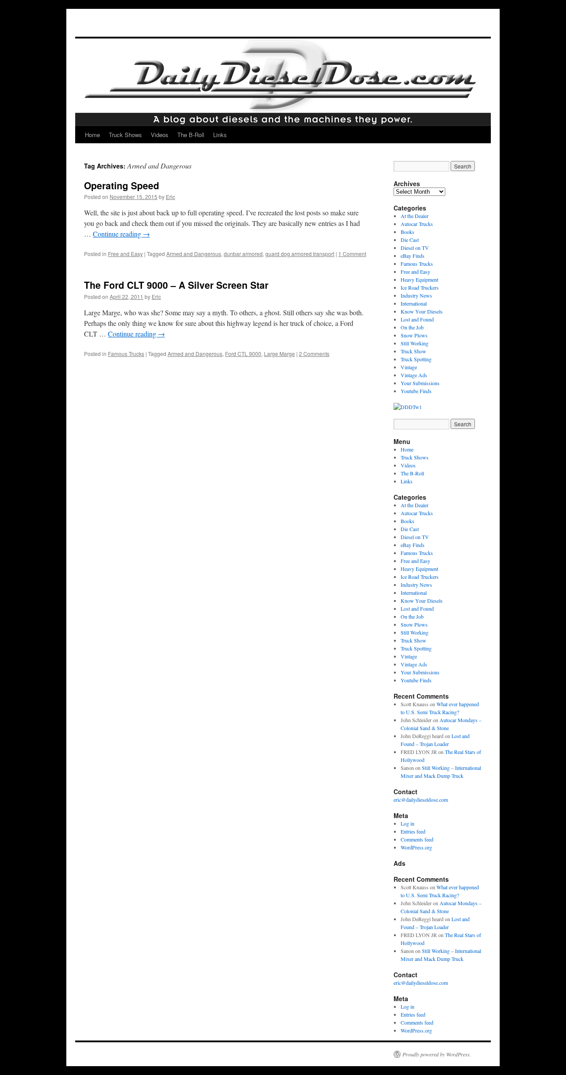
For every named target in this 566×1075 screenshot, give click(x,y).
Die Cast (410, 239)
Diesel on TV (415, 247)
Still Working (414, 343)
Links (220, 134)
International (414, 303)
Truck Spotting (416, 359)
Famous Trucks (126, 353)
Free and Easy (125, 253)
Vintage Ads (414, 375)
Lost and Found (417, 319)
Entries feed (413, 831)
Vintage (409, 367)
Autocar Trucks (417, 223)
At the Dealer (414, 215)
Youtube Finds (416, 390)
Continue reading (121, 233)
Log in (407, 823)
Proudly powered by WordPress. (436, 1054)
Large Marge (279, 353)
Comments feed (417, 839)
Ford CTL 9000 (243, 353)
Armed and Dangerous (193, 253)
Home (92, 134)
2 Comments (314, 353)
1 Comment (352, 253)
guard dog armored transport (299, 253)
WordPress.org (416, 847)
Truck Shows (125, 134)
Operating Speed (121, 185)
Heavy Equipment (419, 279)
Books (407, 231)
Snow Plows (414, 335)
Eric (170, 196)
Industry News (416, 295)
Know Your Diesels (422, 311)
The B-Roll (190, 134)
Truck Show (413, 351)
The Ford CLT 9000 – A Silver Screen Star (176, 284)
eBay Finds (412, 255)
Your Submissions (420, 382)
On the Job (412, 327)
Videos (159, 134)
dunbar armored (243, 253)
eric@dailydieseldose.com (421, 799)
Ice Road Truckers (420, 287)
